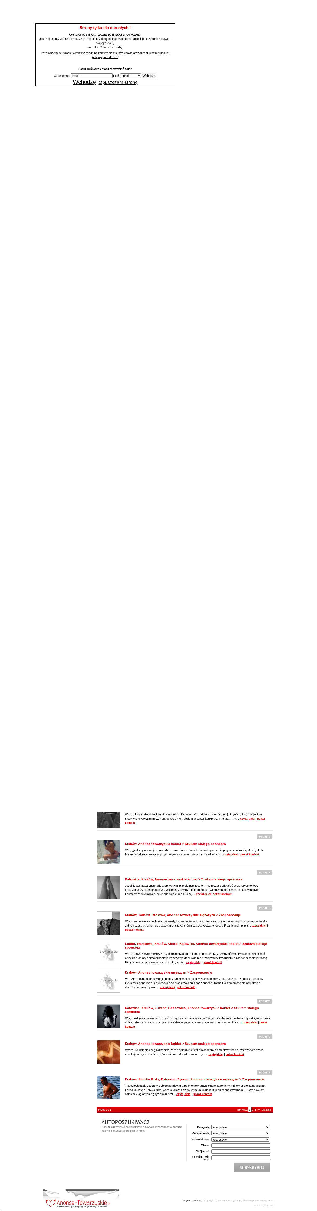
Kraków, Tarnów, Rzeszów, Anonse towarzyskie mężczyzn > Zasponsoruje (183, 915)
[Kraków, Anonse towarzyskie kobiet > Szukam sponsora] (108, 816)
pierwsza (242, 1109)
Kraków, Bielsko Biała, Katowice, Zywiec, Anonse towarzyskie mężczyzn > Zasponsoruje (194, 1079)
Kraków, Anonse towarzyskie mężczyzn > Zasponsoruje (168, 972)
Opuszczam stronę (118, 82)
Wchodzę (84, 82)
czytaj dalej (247, 818)
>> (258, 1109)
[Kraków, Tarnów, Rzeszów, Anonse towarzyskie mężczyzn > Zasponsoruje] (108, 923)
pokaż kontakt (249, 854)
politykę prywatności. (105, 57)
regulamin (161, 53)
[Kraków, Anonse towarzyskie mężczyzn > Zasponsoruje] (108, 980)
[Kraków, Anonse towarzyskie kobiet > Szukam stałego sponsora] (108, 851)
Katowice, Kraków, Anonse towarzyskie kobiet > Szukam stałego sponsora (183, 879)
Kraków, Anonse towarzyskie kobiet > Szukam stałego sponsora (175, 844)
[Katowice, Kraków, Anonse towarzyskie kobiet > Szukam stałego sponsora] (108, 887)
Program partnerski (192, 1200)
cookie (128, 53)
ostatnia (266, 1109)
